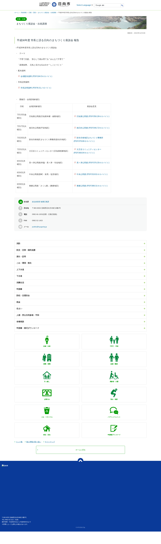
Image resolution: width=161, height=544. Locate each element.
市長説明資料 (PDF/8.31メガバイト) (36, 88)
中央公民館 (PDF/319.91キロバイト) (92, 174)
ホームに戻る (80, 450)
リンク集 (19, 442)
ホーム (16, 12)
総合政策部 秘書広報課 (40, 202)
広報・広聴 (32, 12)
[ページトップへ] (80, 461)
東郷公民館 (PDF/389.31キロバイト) (92, 186)
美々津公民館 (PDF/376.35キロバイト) (93, 163)
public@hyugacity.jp (39, 227)
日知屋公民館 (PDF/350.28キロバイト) (93, 116)
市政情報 (24, 12)
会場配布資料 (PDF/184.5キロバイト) (36, 76)
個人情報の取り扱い (33, 442)
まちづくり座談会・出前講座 (47, 12)
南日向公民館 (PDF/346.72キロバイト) (93, 128)
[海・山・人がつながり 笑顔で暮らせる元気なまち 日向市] (54, 4)
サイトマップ (50, 442)
